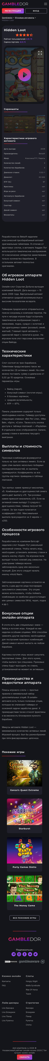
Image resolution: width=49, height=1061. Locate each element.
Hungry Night (32, 981)
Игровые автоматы (24, 17)
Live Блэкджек (8, 1012)
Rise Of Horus (32, 989)
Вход (36, 11)
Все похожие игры (24, 918)
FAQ (4, 985)
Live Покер (7, 1016)
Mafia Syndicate (33, 985)
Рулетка (29, 1020)
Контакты (6, 981)
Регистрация (13, 11)
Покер (29, 1016)
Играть (24, 773)
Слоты (29, 1025)
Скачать (25, 1057)
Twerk (28, 994)
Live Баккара (8, 1008)
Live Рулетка (7, 1020)
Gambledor (7, 17)
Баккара (30, 1008)
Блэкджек (30, 1012)
